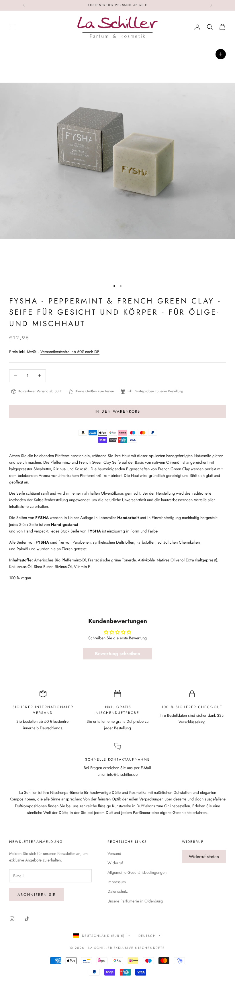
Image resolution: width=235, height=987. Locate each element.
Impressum (116, 882)
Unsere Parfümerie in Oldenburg (135, 901)
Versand (114, 853)
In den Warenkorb (117, 411)
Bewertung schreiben (117, 653)
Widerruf (115, 863)
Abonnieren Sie (36, 894)
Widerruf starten (204, 856)
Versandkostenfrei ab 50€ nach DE (69, 352)
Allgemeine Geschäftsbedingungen (137, 872)
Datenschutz (117, 891)
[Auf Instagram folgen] (12, 919)
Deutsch (147, 935)
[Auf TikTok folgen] (27, 919)
